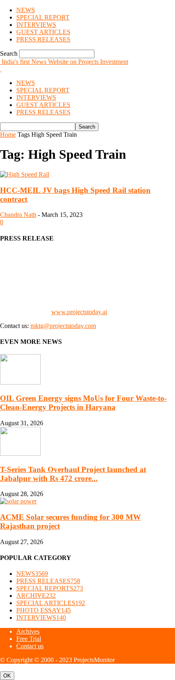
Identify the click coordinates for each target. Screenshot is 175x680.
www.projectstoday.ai (79, 311)
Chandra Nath (18, 214)
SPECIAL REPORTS (49, 588)
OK (7, 676)
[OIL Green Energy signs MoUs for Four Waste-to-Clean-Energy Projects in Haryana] (20, 382)
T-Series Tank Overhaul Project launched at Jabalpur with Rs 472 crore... (73, 474)
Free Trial (28, 638)
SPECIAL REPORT (43, 17)
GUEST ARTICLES (43, 31)
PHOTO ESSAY (43, 610)
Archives (27, 631)
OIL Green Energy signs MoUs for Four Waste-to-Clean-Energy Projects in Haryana (83, 402)
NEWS (25, 10)
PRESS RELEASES (43, 39)
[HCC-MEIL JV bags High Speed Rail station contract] (24, 174)
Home (8, 134)
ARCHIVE (36, 595)
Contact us (30, 646)
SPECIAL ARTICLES (50, 602)
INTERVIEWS (36, 24)
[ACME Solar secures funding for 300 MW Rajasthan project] (18, 501)
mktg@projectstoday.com (63, 325)
